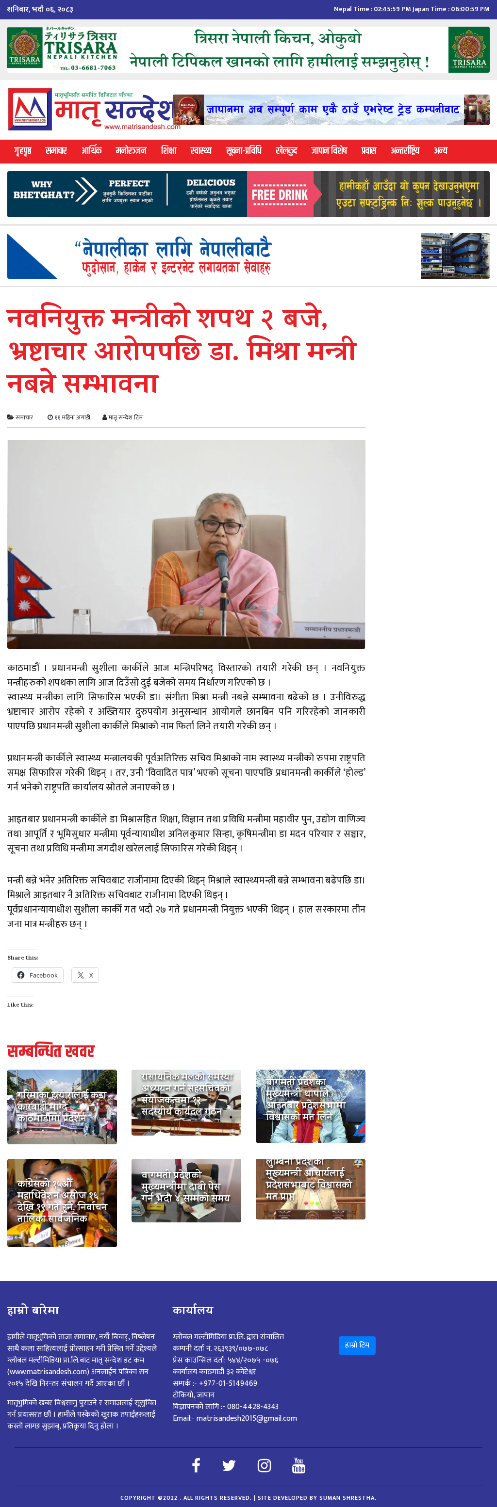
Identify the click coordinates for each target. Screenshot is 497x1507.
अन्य (440, 151)
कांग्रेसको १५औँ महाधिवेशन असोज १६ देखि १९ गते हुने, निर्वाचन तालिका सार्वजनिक (62, 1203)
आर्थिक (91, 151)
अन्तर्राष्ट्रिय (405, 151)
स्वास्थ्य (201, 151)
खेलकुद (286, 151)
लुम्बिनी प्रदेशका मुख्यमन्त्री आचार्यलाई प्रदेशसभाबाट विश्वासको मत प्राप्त (309, 1180)
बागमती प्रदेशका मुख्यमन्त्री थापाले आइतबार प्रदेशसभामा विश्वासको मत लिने (306, 1101)
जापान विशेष (329, 151)
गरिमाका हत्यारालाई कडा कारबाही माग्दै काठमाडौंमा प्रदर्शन (61, 1108)
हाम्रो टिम (357, 1345)
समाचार (56, 151)
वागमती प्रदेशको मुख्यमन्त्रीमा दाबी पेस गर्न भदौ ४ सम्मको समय (186, 1188)
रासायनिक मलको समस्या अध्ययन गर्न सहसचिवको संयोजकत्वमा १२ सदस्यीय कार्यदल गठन (187, 1096)
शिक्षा (168, 151)
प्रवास (369, 151)
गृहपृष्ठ (23, 151)
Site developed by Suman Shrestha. (317, 1497)
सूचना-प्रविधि (244, 151)
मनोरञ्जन (131, 151)
